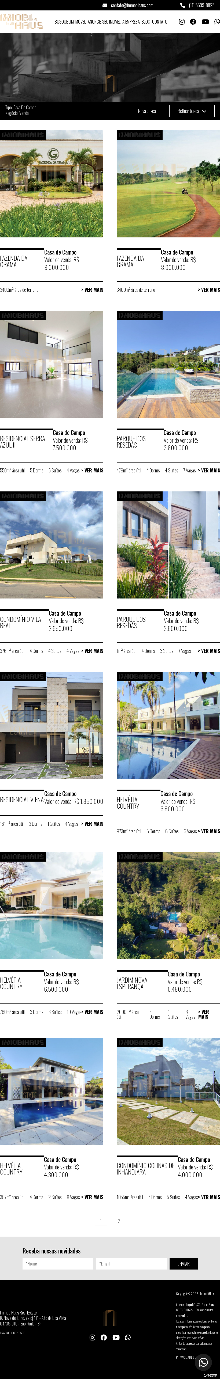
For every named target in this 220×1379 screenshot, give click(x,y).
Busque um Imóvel (70, 21)
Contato (159, 21)
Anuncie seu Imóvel (104, 21)
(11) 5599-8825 (201, 5)
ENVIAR (184, 1263)
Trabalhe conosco (12, 1333)
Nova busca (147, 110)
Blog (146, 21)
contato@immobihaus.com (131, 5)
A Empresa (131, 21)
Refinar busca (189, 110)
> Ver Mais (92, 289)
